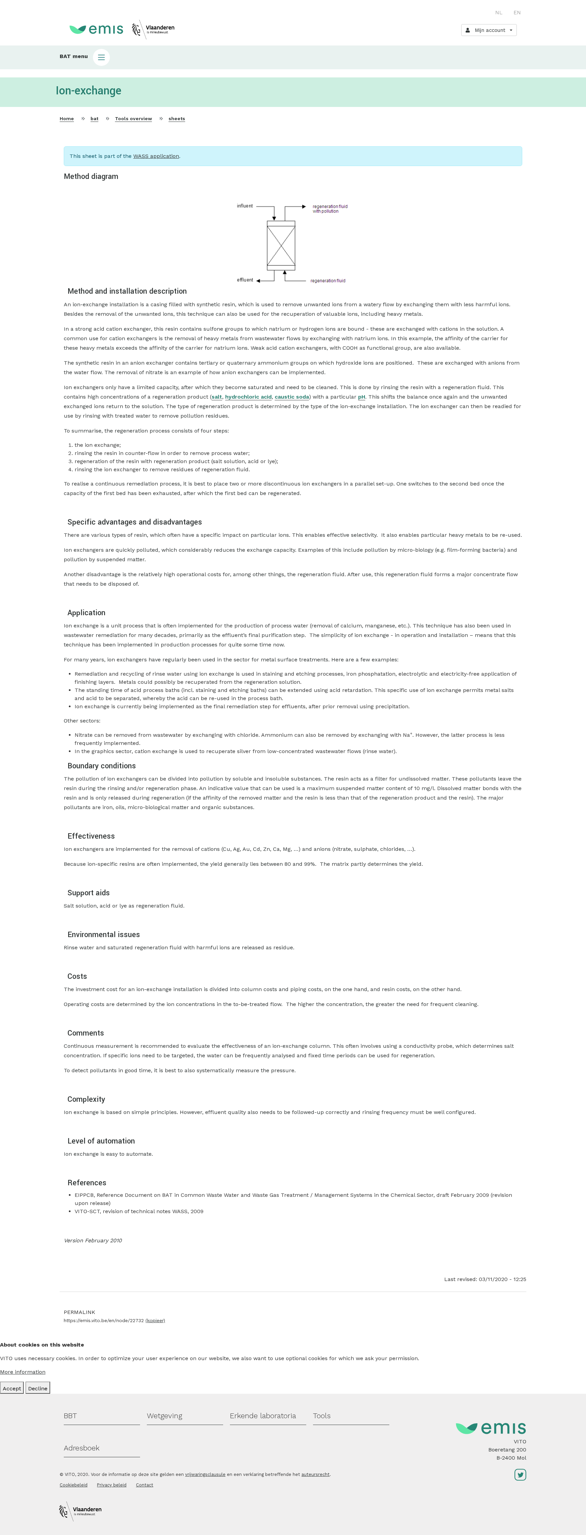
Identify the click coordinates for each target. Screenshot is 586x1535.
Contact (144, 1484)
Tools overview (133, 118)
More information (22, 1372)
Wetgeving (164, 1415)
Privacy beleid (111, 1484)
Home (67, 118)
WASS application (156, 156)
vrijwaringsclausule (205, 1474)
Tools (322, 1415)
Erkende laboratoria (263, 1415)
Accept (12, 1388)
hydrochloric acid (248, 397)
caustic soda (292, 397)
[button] (293, 57)
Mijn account (488, 30)
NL (499, 12)
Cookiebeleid (73, 1484)
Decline (37, 1388)
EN (517, 12)
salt (217, 397)
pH (361, 397)
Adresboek (81, 1448)
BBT (70, 1415)
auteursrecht (315, 1474)
